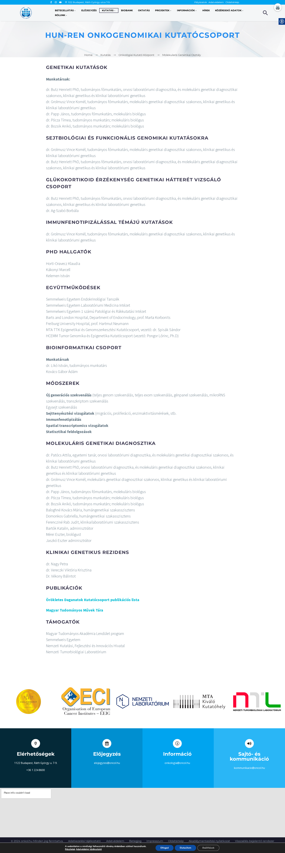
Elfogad (164, 847)
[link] (51, 2)
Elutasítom (185, 847)
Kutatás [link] (107, 10)
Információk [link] (186, 10)
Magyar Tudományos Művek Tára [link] (74, 610)
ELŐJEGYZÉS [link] (89, 10)
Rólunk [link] (60, 15)
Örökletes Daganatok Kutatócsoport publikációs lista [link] (92, 599)
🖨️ (277, 7)
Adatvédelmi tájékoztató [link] (89, 849)
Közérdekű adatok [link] (228, 10)
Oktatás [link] (144, 10)
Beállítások (208, 847)
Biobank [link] (127, 10)
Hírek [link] (206, 10)
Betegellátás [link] (64, 10)
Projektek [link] (162, 10)
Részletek (70, 849)
